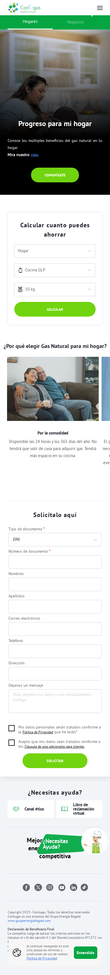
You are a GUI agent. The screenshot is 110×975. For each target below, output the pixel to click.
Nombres (16, 574)
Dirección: (16, 663)
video (34, 155)
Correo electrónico (24, 618)
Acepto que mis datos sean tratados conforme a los (59, 744)
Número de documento (29, 551)
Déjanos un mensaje (25, 685)
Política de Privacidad (38, 732)
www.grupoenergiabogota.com (29, 921)
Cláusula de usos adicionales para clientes (54, 747)
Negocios (75, 22)
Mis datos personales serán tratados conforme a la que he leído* (59, 730)
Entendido (85, 952)
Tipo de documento (26, 529)
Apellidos (16, 596)
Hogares (30, 22)
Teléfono (15, 641)
